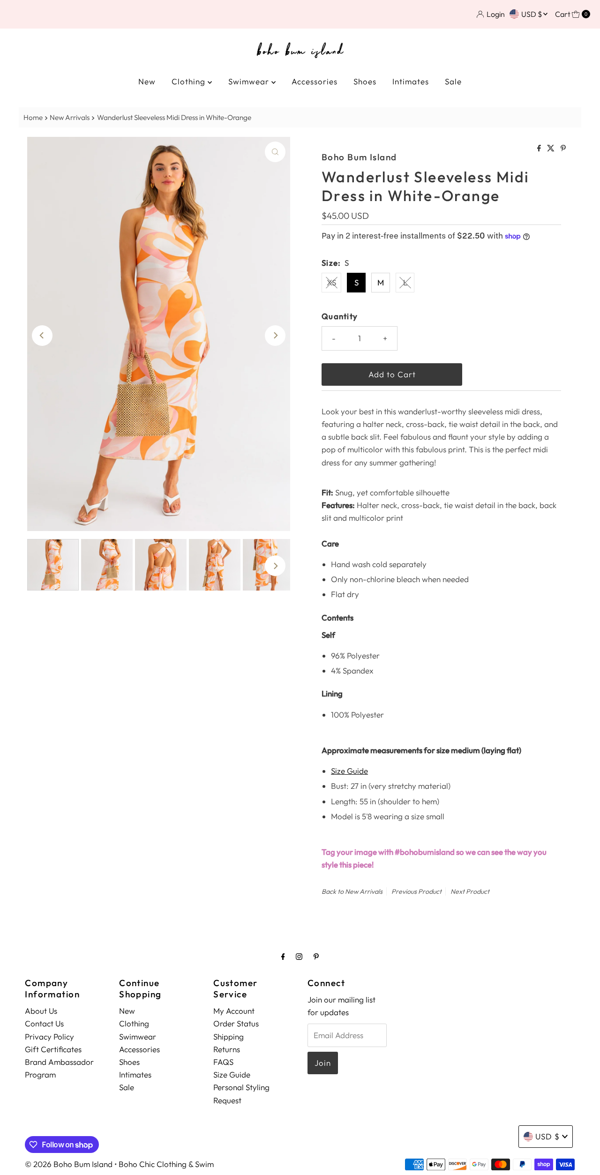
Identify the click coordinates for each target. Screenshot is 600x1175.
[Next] (275, 335)
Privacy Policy (49, 1036)
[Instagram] (299, 956)
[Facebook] (283, 956)
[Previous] (42, 335)
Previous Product (416, 891)
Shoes (364, 81)
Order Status (236, 1023)
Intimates (410, 81)
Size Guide (349, 771)
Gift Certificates (53, 1049)
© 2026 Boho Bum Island (68, 1164)
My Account (234, 1011)
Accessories (315, 81)
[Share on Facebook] (539, 148)
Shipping (228, 1036)
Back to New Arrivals (352, 891)
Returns (226, 1049)
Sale (453, 81)
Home (33, 117)
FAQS (223, 1062)
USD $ (532, 14)
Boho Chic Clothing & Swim (166, 1164)
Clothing (190, 81)
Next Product (469, 891)
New (147, 81)
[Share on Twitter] (551, 148)
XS (331, 282)
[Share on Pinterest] (563, 148)
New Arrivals (70, 117)
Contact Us (44, 1023)
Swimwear (249, 81)
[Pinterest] (316, 956)
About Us (41, 1011)
